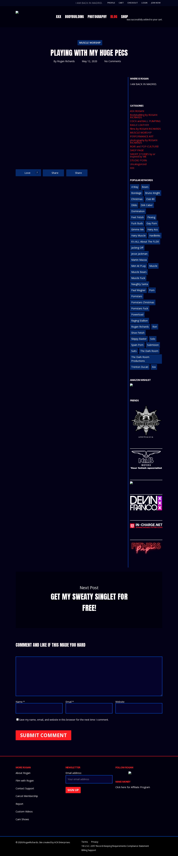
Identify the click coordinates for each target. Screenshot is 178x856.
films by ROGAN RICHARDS (145, 129)
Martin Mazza (139, 259)
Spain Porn (137, 344)
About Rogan (23, 773)
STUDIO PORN (138, 160)
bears (145, 187)
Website (119, 701)
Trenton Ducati (139, 367)
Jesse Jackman (139, 253)
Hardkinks (154, 235)
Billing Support (89, 850)
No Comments (112, 61)
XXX (132, 168)
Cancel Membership (27, 796)
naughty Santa (139, 284)
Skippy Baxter (139, 338)
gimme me (137, 229)
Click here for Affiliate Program (132, 787)
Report (19, 803)
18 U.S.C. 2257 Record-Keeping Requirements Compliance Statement (115, 846)
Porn (152, 290)
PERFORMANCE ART (141, 136)
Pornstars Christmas (142, 302)
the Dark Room (149, 351)
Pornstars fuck (139, 308)
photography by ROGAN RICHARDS (143, 141)
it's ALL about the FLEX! (145, 241)
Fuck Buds (137, 223)
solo (152, 338)
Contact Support (25, 788)
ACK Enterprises (62, 842)
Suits (134, 351)
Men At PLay (138, 266)
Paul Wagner (138, 290)
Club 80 (150, 199)
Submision (153, 344)
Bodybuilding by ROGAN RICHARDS (143, 116)
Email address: (74, 773)
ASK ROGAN (137, 111)
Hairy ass (152, 229)
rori (154, 326)
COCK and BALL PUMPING (145, 121)
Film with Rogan (25, 780)
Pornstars (136, 296)
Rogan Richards (66, 61)
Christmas (137, 199)
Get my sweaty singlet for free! (89, 600)
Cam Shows (22, 819)
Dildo (134, 205)
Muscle (153, 266)
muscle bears (139, 272)
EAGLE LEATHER (139, 125)
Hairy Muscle (138, 235)
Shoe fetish (137, 332)
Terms (85, 841)
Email (70, 701)
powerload (137, 314)
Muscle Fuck (138, 278)
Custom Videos (24, 811)
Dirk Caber (147, 205)
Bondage (136, 193)
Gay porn (152, 223)
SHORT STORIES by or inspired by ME (142, 155)
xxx (154, 367)
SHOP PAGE (137, 150)
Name (20, 701)
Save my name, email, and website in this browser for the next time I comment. (64, 719)
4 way (134, 187)
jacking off (137, 247)
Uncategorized (138, 164)
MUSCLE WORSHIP (89, 42)
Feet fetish (137, 217)
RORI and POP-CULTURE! (144, 146)
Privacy (94, 841)
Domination (138, 211)
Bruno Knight (152, 193)
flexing (151, 217)
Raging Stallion (139, 320)
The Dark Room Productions (140, 358)
